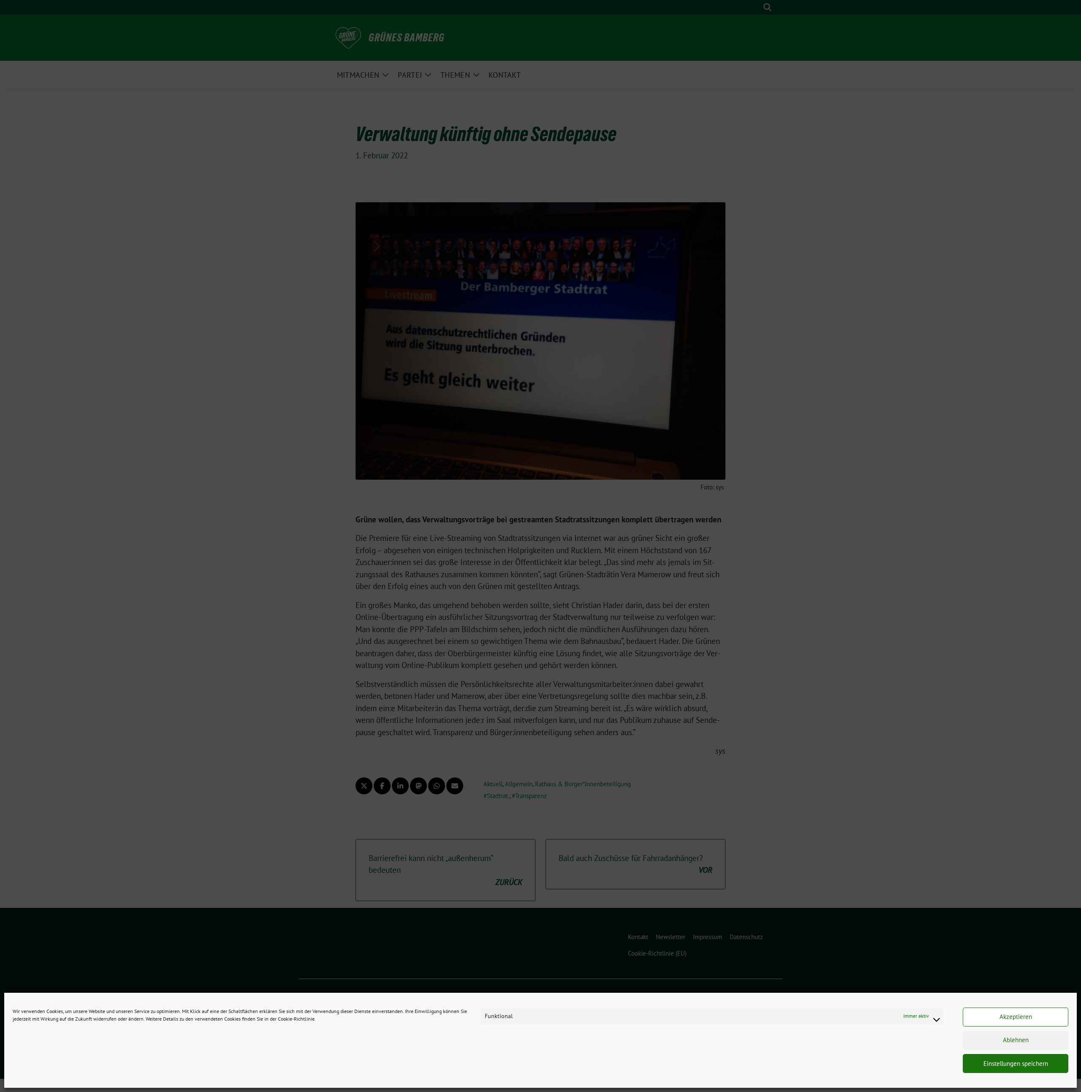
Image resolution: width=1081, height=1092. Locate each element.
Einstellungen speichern (1015, 1063)
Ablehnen (1016, 1040)
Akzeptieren (1016, 1017)
